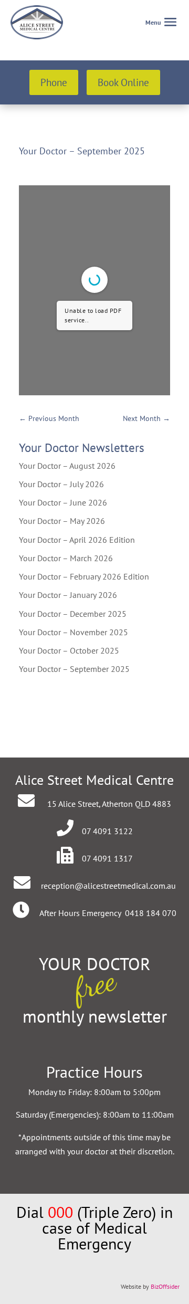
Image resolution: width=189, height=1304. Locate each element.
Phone (53, 82)
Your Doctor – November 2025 (73, 632)
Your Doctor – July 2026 (61, 484)
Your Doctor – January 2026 (68, 595)
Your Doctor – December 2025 (73, 613)
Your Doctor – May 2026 (62, 521)
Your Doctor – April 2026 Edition (77, 539)
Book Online (123, 82)
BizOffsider (165, 1286)
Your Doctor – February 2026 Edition (84, 576)
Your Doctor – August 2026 (67, 465)
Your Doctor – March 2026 (66, 558)
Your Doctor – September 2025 (74, 669)
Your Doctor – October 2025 (69, 650)
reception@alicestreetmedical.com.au (108, 885)
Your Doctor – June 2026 (63, 502)
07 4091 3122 (107, 831)
